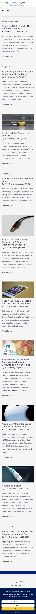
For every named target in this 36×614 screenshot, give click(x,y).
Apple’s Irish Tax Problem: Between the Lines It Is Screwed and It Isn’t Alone (16, 362)
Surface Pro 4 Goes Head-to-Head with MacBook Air (17, 532)
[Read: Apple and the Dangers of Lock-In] (18, 121)
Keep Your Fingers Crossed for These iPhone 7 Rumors (16, 302)
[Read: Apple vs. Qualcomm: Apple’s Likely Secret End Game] (7, 67)
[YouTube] (20, 585)
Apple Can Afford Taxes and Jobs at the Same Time (16, 425)
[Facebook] (16, 585)
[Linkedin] (12, 585)
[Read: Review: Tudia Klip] (18, 474)
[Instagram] (24, 585)
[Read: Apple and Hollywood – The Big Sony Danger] (10, 21)
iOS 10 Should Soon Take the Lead (17, 180)
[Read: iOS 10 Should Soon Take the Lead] (8, 174)
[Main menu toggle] (32, 4)
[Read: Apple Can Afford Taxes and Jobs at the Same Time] (18, 412)
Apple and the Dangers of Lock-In (15, 134)
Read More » (7, 56)
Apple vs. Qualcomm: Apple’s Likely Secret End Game (17, 72)
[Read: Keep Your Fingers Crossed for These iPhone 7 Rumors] (18, 289)
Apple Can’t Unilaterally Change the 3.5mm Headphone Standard (14, 242)
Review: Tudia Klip (11, 485)
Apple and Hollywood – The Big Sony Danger (16, 27)
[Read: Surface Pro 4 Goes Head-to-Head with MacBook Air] (7, 527)
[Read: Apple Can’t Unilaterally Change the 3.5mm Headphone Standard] (18, 225)
